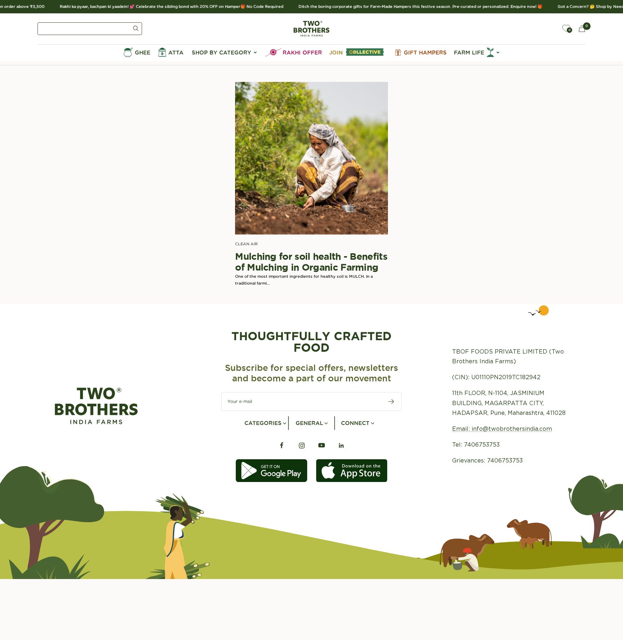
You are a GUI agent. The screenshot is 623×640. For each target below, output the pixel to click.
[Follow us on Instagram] (302, 445)
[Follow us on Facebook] (282, 445)
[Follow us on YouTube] (321, 445)
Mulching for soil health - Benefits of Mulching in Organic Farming (311, 261)
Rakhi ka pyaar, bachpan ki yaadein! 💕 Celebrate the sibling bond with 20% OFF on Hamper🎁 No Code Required (163, 6)
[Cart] (582, 28)
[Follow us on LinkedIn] (341, 445)
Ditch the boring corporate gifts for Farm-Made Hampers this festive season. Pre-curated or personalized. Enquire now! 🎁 (412, 6)
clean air (246, 244)
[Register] (391, 401)
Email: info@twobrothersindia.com (502, 428)
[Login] (549, 28)
